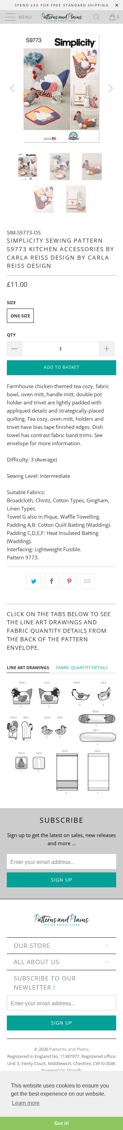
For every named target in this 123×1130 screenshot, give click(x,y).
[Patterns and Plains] (61, 17)
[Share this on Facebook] (51, 581)
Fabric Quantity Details (82, 668)
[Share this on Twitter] (33, 581)
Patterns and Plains (68, 1049)
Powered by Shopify (61, 1070)
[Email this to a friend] (87, 581)
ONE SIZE (20, 316)
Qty (11, 335)
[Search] (99, 17)
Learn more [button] (26, 1103)
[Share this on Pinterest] (69, 581)
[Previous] (13, 88)
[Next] (110, 88)
